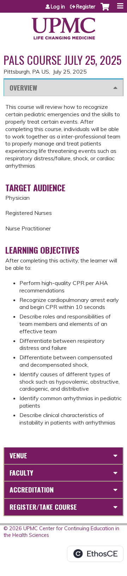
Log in (58, 6)
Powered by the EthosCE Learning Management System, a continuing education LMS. (95, 554)
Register (85, 6)
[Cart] (105, 10)
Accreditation (32, 489)
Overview (23, 87)
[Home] (63, 26)
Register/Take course (43, 507)
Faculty (21, 472)
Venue (18, 455)
